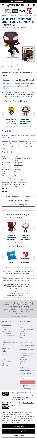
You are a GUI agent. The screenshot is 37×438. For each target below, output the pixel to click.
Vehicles (26, 86)
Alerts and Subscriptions (26, 329)
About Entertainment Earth (27, 353)
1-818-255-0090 (6, 331)
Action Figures (29, 84)
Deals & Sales (5, 365)
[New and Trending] (8, 11)
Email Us (4, 327)
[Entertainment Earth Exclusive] (15, 11)
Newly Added (5, 359)
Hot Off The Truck (6, 361)
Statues (13, 86)
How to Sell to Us (24, 359)
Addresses (22, 333)
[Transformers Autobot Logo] (29, 11)
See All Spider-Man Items (18, 209)
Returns (22, 327)
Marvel (24, 158)
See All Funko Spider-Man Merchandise (18, 196)
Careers (22, 364)
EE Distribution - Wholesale (27, 345)
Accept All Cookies (18, 426)
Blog (3, 363)
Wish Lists (22, 331)
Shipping (22, 338)
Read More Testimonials (18, 316)
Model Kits (6, 88)
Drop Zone (4, 354)
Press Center (23, 361)
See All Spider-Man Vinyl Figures (18, 201)
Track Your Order (24, 325)
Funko (16, 156)
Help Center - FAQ (6, 325)
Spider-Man (17, 158)
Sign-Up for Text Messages (28, 387)
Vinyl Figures (6, 86)
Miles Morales (18, 165)
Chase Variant (18, 169)
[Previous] (3, 10)
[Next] (34, 10)
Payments (22, 335)
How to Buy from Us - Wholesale (25, 356)
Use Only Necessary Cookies (18, 431)
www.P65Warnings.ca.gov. (15, 295)
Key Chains (20, 86)
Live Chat (4, 329)
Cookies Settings (18, 435)
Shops (3, 357)
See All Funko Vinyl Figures (18, 205)
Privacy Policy (14, 422)
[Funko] (22, 11)
